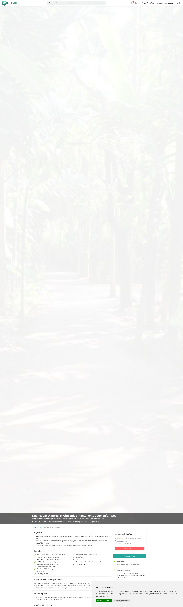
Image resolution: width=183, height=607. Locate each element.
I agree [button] (99, 600)
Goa (40, 527)
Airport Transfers (148, 3)
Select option (129, 548)
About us (160, 3)
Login (179, 3)
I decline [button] (107, 600)
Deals (130, 3)
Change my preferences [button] (121, 600)
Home (137, 3)
